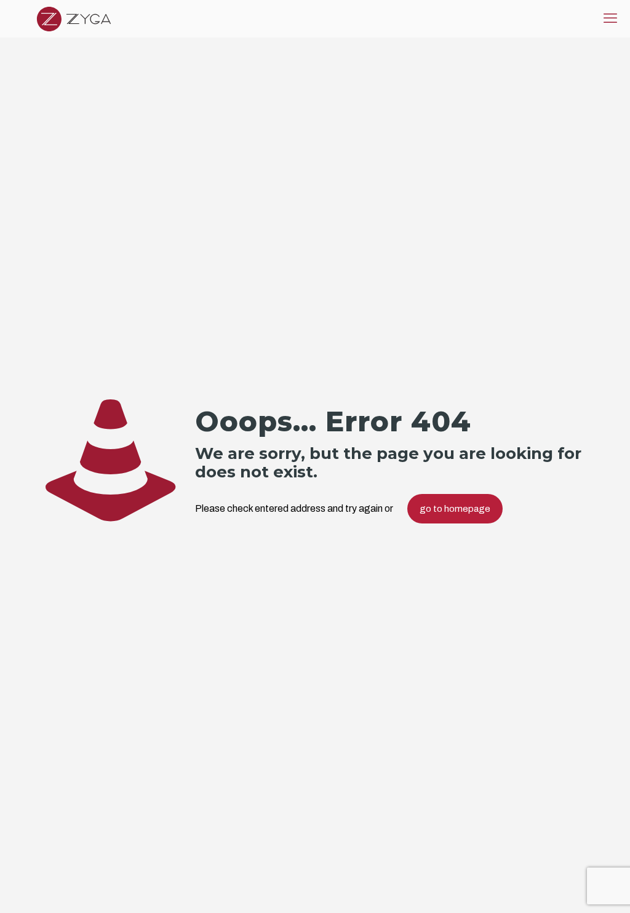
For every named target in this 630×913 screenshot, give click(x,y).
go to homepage (455, 509)
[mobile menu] (610, 18)
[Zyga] (73, 18)
